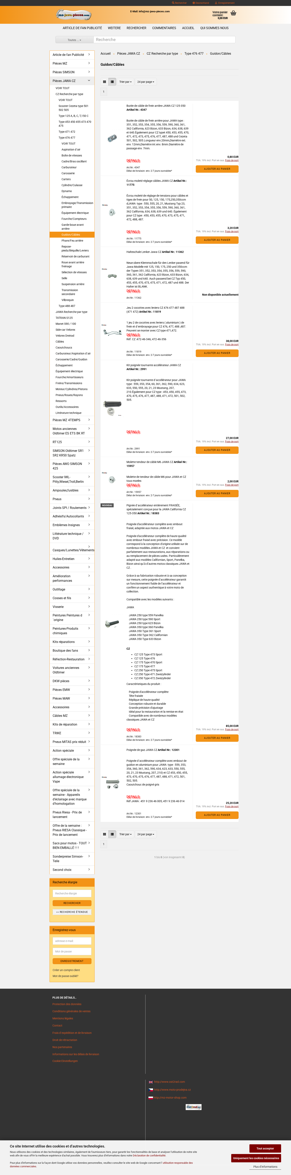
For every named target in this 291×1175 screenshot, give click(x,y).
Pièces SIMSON (63, 72)
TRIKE (57, 733)
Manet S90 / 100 (66, 323)
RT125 (57, 442)
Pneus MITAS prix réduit (69, 742)
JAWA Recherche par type (71, 311)
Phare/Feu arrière (72, 240)
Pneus (57, 499)
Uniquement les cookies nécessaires (256, 1158)
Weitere (114, 28)
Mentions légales (62, 1018)
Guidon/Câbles (71, 234)
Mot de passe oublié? (65, 976)
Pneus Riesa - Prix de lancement (67, 814)
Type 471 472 (67, 131)
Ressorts (61, 401)
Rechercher (180, 3)
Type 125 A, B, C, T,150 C (73, 115)
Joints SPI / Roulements (70, 508)
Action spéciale (63, 750)
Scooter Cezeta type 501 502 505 (73, 107)
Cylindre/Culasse (72, 185)
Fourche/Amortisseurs (69, 377)
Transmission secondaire (70, 292)
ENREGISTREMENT (72, 961)
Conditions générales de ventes (71, 1011)
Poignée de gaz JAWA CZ (142, 749)
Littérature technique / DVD (68, 536)
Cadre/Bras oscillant (74, 161)
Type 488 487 (67, 306)
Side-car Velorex (65, 329)
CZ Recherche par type (69, 94)
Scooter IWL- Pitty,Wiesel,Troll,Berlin (68, 479)
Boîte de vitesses (72, 155)
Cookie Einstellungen (65, 1061)
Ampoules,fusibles (65, 490)
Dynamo (67, 191)
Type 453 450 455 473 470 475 (75, 123)
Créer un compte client (66, 970)
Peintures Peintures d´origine (67, 617)
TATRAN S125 (64, 317)
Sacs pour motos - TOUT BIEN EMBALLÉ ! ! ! (70, 845)
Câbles (60, 341)
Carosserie (68, 173)
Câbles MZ (60, 716)
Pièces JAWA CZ (64, 81)
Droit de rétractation (64, 1040)
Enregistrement (226, 3)
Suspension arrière (73, 284)
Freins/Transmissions (69, 383)
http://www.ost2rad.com (169, 1081)
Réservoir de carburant (75, 256)
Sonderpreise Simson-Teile (68, 859)
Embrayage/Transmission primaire (77, 205)
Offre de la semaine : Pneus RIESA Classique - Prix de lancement (70, 830)
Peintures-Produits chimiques (65, 631)
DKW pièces (61, 681)
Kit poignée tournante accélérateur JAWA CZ (153, 365)
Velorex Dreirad (65, 335)
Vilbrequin (68, 300)
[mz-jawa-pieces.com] (73, 15)
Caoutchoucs (64, 347)
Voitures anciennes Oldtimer (66, 670)
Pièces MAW (61, 698)
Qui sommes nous (214, 28)
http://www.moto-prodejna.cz (172, 1089)
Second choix (62, 870)
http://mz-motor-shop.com (170, 1097)
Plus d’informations (265, 1166)
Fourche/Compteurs (74, 218)
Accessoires (61, 567)
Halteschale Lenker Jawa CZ (144, 251)
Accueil (188, 28)
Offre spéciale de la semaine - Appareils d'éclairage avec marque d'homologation (70, 797)
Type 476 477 (67, 137)
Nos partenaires (62, 1047)
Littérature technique (68, 412)
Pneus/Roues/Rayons (69, 395)
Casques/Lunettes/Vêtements (73, 550)
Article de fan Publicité (82, 28)
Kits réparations (64, 642)
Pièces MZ (60, 63)
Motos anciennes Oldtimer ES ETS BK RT (69, 431)
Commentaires (164, 28)
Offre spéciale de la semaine (66, 761)
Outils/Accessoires (67, 406)
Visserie (58, 607)
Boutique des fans (65, 650)
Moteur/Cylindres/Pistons (71, 389)
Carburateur (69, 167)
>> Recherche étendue (72, 912)
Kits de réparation (65, 724)
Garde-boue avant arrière (73, 226)
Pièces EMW (61, 690)
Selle (64, 278)
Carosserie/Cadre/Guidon (71, 359)
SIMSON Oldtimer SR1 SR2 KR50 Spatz (68, 453)
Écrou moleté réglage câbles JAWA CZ (149, 180)
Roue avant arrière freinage (73, 264)
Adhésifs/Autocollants (68, 516)
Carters (66, 179)
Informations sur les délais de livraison (75, 1054)
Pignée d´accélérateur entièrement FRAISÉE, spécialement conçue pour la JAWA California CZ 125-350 (156, 509)
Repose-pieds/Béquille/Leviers (75, 248)
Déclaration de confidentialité (149, 1155)
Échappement (70, 197)
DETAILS (132, 160)
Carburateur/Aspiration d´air (73, 353)
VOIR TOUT (62, 88)
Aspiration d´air (71, 149)
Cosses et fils (62, 598)
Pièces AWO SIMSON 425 (67, 466)
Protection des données (66, 1004)
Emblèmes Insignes (66, 525)
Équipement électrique (75, 212)
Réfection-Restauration (69, 659)
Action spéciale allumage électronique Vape (68, 776)
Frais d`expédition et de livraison (72, 1032)
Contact (57, 1025)
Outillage (59, 589)
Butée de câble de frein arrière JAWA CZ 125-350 (155, 105)
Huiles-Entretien (63, 559)
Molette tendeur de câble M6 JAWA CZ (150, 462)
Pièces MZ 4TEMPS (66, 420)
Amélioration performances (62, 578)
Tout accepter (265, 1148)
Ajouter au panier (217, 169)
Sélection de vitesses (74, 272)
